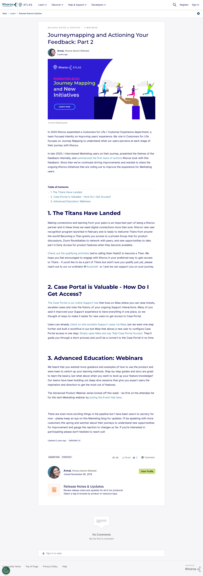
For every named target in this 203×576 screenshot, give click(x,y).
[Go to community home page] (17, 4)
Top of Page (32, 566)
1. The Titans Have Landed (66, 192)
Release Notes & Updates (30, 13)
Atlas (4, 13)
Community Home (11, 566)
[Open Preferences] (6, 570)
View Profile (147, 471)
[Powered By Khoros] (193, 568)
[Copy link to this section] (125, 213)
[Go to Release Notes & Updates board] (54, 489)
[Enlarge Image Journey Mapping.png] (101, 89)
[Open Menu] (198, 13)
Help (64, 566)
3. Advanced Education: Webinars (70, 201)
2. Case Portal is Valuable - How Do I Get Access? (80, 196)
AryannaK (92, 266)
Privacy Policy (50, 566)
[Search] (175, 5)
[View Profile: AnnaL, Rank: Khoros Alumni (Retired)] (52, 53)
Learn (13, 13)
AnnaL (60, 50)
